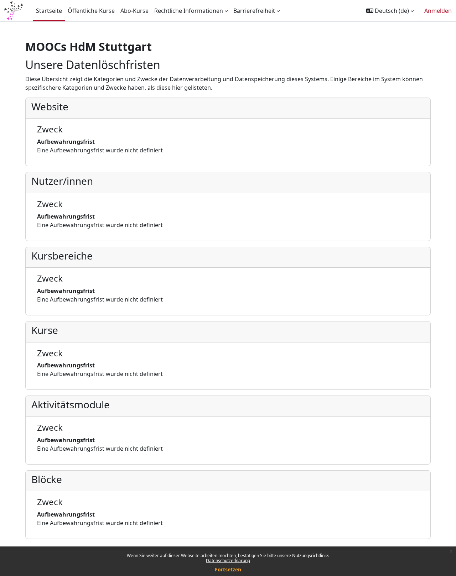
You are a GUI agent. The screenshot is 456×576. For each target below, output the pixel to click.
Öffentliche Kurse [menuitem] (91, 11)
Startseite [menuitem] (49, 11)
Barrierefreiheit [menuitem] (254, 11)
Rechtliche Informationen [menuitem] (188, 11)
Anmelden (438, 11)
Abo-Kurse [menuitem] (134, 11)
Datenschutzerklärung (228, 560)
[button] (390, 10)
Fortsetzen (228, 569)
